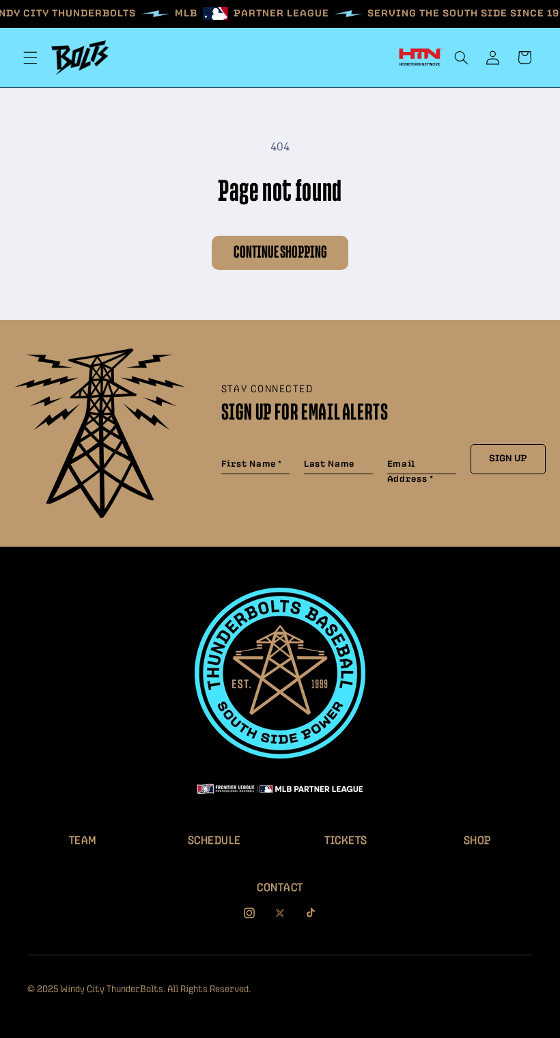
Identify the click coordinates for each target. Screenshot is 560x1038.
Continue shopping (280, 252)
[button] (30, 57)
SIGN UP (508, 458)
